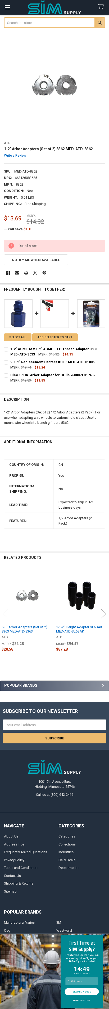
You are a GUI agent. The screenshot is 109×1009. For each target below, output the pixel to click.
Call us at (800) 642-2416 (54, 795)
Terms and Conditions (20, 868)
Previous (5, 614)
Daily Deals (66, 860)
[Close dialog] (106, 937)
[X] (35, 273)
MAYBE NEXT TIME (81, 1000)
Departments (68, 868)
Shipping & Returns (18, 883)
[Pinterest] (44, 273)
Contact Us (12, 876)
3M (58, 922)
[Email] (17, 273)
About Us (11, 836)
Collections (67, 844)
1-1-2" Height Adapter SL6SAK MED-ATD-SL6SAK (79, 629)
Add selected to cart (55, 337)
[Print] (26, 273)
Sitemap (10, 891)
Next (103, 614)
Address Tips (14, 844)
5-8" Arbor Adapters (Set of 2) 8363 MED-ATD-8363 (24, 629)
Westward (64, 930)
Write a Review (15, 155)
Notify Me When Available (36, 260)
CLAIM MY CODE (82, 991)
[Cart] (102, 7)
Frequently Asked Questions (25, 852)
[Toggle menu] (7, 7)
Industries (66, 852)
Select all (17, 337)
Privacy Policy (14, 860)
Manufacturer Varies (19, 922)
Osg (7, 930)
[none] (54, 85)
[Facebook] (8, 273)
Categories (66, 836)
